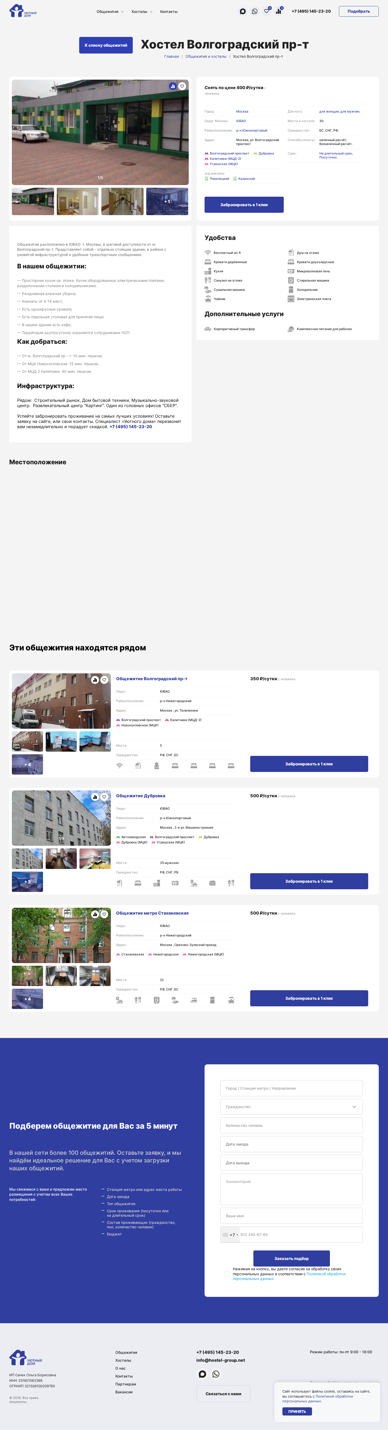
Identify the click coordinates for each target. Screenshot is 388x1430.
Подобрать (359, 11)
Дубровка (266, 153)
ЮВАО (241, 121)
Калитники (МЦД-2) (225, 159)
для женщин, (329, 111)
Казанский (246, 179)
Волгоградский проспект (229, 153)
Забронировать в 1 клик (244, 204)
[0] (266, 11)
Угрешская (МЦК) (224, 164)
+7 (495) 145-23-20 (311, 11)
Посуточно (328, 157)
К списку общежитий (106, 45)
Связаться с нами (223, 1393)
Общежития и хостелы (206, 56)
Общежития (108, 11)
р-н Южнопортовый (251, 130)
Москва (242, 111)
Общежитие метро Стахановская (152, 913)
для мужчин (349, 111)
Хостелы (139, 11)
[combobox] (230, 1235)
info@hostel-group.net (220, 1360)
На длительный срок (335, 153)
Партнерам (125, 1384)
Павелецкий (219, 179)
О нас (120, 1368)
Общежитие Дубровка (140, 795)
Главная (171, 56)
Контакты (169, 11)
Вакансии (124, 1392)
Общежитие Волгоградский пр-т (151, 678)
